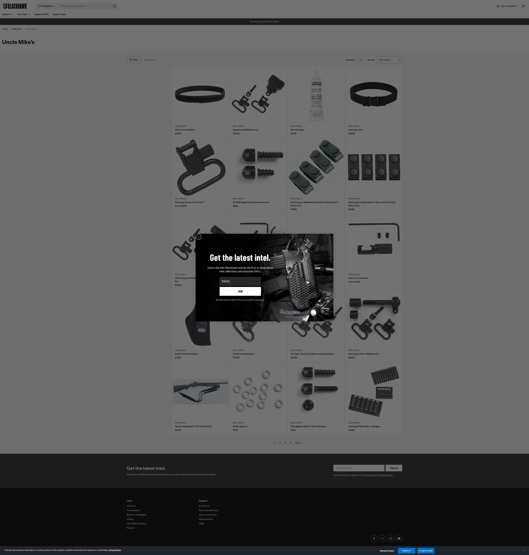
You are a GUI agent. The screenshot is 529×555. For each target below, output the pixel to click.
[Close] (525, 550)
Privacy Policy (115, 550)
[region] (264, 550)
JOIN (240, 291)
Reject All (406, 550)
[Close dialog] (198, 236)
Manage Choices (387, 550)
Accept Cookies (426, 550)
